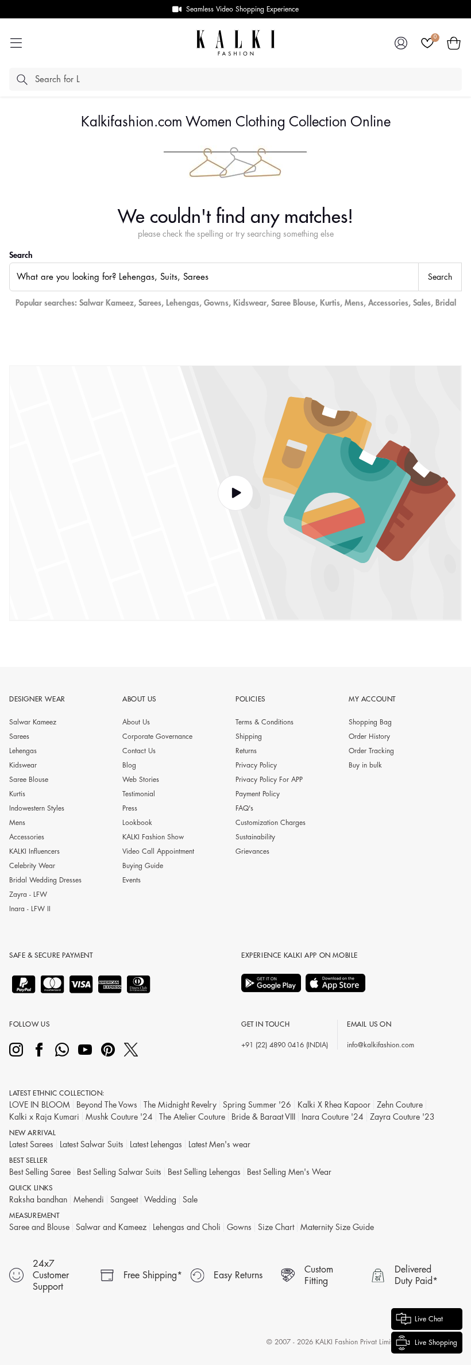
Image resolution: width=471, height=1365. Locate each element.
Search (21, 255)
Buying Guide (142, 865)
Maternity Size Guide (337, 1227)
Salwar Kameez (106, 303)
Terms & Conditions (264, 722)
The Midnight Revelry (180, 1105)
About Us (136, 722)
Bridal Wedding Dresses (45, 880)
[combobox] (214, 277)
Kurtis (330, 303)
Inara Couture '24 (333, 1117)
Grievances (252, 851)
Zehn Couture (400, 1105)
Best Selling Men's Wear (289, 1172)
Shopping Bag (370, 722)
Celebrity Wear (32, 865)
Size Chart (276, 1227)
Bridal (445, 303)
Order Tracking (371, 750)
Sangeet (124, 1200)
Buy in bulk (365, 765)
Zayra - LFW (28, 894)
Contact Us (139, 750)
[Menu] (16, 43)
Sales (422, 303)
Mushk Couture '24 (119, 1117)
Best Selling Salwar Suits (119, 1172)
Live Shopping (436, 1342)
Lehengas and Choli (187, 1227)
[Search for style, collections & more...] (22, 79)
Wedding (160, 1200)
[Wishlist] (427, 43)
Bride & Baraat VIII (263, 1117)
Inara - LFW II (30, 908)
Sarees (149, 303)
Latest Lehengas (156, 1144)
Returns (246, 750)
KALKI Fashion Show (153, 837)
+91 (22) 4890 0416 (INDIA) (284, 1045)
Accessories (388, 303)
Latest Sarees (31, 1144)
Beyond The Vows (106, 1105)
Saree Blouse (293, 303)
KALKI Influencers (34, 851)
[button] (454, 43)
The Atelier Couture (192, 1117)
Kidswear (250, 303)
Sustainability (255, 837)
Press (129, 808)
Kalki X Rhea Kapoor (334, 1105)
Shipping (248, 736)
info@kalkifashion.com (380, 1045)
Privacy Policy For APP (269, 779)
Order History (369, 736)
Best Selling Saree (40, 1172)
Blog (129, 765)
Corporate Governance (157, 736)
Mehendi (89, 1200)
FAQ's (244, 808)
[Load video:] (235, 493)
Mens (354, 303)
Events (131, 880)
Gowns (216, 303)
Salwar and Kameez (111, 1227)
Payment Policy (257, 794)
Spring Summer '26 (257, 1105)
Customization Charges (270, 822)
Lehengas (182, 303)
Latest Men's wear (219, 1144)
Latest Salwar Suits (91, 1144)
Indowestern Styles (36, 808)
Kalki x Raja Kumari (44, 1117)
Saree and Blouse (39, 1227)
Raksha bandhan (38, 1200)
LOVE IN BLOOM (39, 1105)
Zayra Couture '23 (402, 1117)
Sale (190, 1200)
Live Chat (429, 1319)
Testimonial (138, 794)
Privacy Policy (256, 765)
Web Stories (140, 779)
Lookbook (137, 822)
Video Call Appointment (158, 851)
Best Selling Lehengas (204, 1172)
